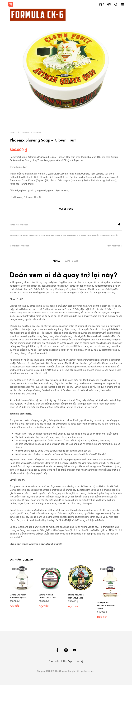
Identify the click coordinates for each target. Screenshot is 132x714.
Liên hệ (79, 661)
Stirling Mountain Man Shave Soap (76, 596)
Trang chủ (14, 132)
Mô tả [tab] (56, 261)
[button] (101, 4)
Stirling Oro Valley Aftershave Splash (18, 596)
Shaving (26, 132)
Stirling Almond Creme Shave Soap (47, 596)
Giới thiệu (54, 661)
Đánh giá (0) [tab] (72, 261)
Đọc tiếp (14, 607)
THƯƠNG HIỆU (93, 235)
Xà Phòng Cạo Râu (109, 235)
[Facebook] (120, 225)
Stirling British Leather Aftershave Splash (105, 605)
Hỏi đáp (67, 661)
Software (37, 132)
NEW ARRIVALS (35, 235)
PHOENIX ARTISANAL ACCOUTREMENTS (59, 235)
